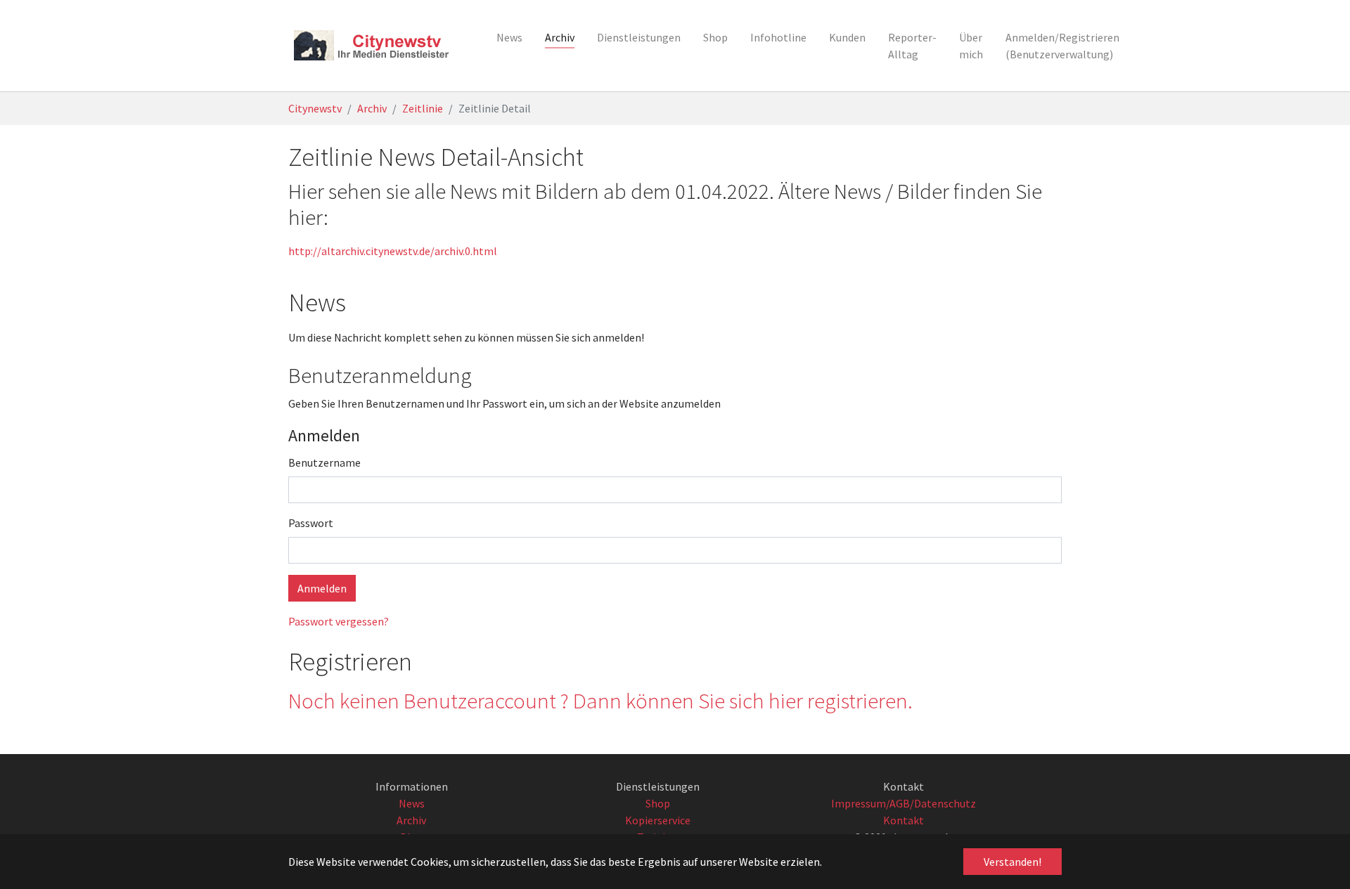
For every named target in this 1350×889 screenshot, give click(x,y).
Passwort (310, 523)
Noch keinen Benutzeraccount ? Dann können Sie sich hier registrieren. (600, 701)
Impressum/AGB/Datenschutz (903, 803)
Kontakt (903, 820)
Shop (657, 803)
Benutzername (324, 462)
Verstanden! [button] (1012, 862)
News (412, 803)
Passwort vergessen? (338, 621)
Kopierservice (657, 820)
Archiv (411, 820)
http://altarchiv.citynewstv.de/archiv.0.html (392, 251)
